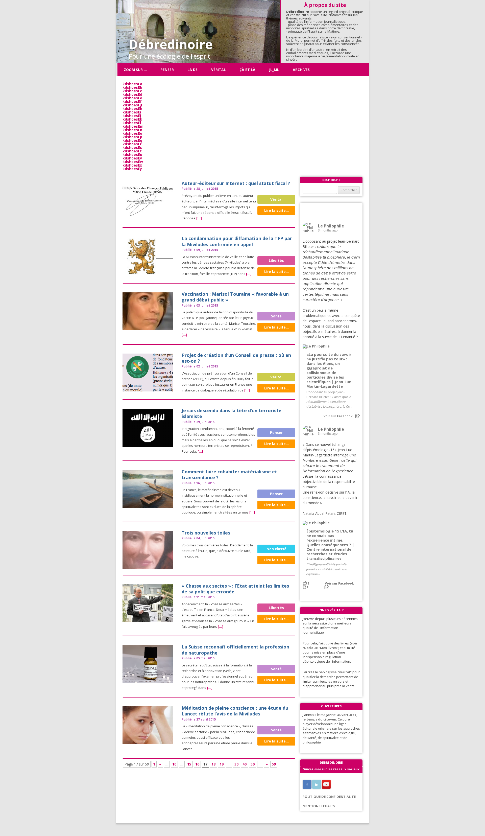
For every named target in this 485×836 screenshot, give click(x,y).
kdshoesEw (133, 161)
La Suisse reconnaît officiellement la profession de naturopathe (235, 650)
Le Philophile (331, 226)
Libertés (276, 260)
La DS (192, 69)
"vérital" (344, 672)
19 (222, 764)
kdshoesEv (132, 158)
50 (253, 764)
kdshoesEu (132, 154)
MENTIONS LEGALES (319, 806)
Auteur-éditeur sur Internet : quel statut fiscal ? (236, 183)
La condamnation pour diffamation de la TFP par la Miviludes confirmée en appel (237, 241)
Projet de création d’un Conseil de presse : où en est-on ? (236, 358)
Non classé (276, 548)
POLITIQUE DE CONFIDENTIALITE (329, 796)
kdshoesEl (132, 122)
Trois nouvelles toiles (206, 533)
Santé (276, 316)
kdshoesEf (132, 101)
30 (236, 764)
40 (245, 764)
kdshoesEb (132, 87)
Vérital (218, 69)
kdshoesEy (132, 168)
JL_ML (274, 69)
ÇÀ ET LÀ (247, 69)
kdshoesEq (132, 140)
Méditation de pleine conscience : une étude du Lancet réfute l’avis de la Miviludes (235, 711)
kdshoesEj (132, 115)
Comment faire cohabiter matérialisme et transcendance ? (229, 474)
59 (274, 764)
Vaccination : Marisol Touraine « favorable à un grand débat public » (235, 297)
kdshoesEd (132, 94)
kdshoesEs (132, 147)
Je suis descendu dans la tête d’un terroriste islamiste (231, 413)
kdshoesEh (132, 108)
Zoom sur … (135, 69)
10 (174, 764)
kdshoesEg (132, 105)
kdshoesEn (132, 129)
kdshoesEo (132, 133)
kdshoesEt (132, 151)
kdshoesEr (132, 144)
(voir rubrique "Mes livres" (330, 645)
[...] (199, 218)
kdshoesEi (132, 112)
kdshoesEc (132, 90)
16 (197, 764)
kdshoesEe (132, 98)
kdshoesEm (133, 126)
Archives (301, 69)
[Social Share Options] (357, 416)
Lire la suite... (276, 210)
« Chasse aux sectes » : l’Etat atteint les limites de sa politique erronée (235, 589)
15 (189, 764)
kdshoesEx (132, 165)
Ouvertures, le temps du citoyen (330, 717)
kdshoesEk (132, 119)
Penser (167, 69)
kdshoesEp (132, 136)
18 (213, 764)
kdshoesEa (132, 83)
